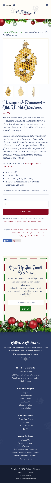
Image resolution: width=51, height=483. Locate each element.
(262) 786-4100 (26, 425)
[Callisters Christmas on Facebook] (24, 428)
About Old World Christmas (25, 455)
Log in (25, 392)
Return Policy (25, 408)
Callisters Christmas (33, 469)
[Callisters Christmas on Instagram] (27, 428)
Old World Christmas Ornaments (25, 374)
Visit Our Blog (25, 458)
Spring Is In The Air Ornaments (33, 235)
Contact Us (25, 401)
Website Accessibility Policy (25, 478)
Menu (8, 5)
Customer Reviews (25, 443)
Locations (25, 422)
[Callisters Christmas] (25, 13)
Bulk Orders (25, 381)
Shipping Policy (25, 404)
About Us (25, 439)
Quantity (6, 199)
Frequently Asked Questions (25, 449)
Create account (25, 395)
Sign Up (25, 309)
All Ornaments (15, 31)
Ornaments (16, 235)
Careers (25, 446)
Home (5, 31)
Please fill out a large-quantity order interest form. (22, 221)
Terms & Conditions (25, 472)
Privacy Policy (25, 475)
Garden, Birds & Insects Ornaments (24, 229)
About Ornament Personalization (25, 377)
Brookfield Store (25, 419)
